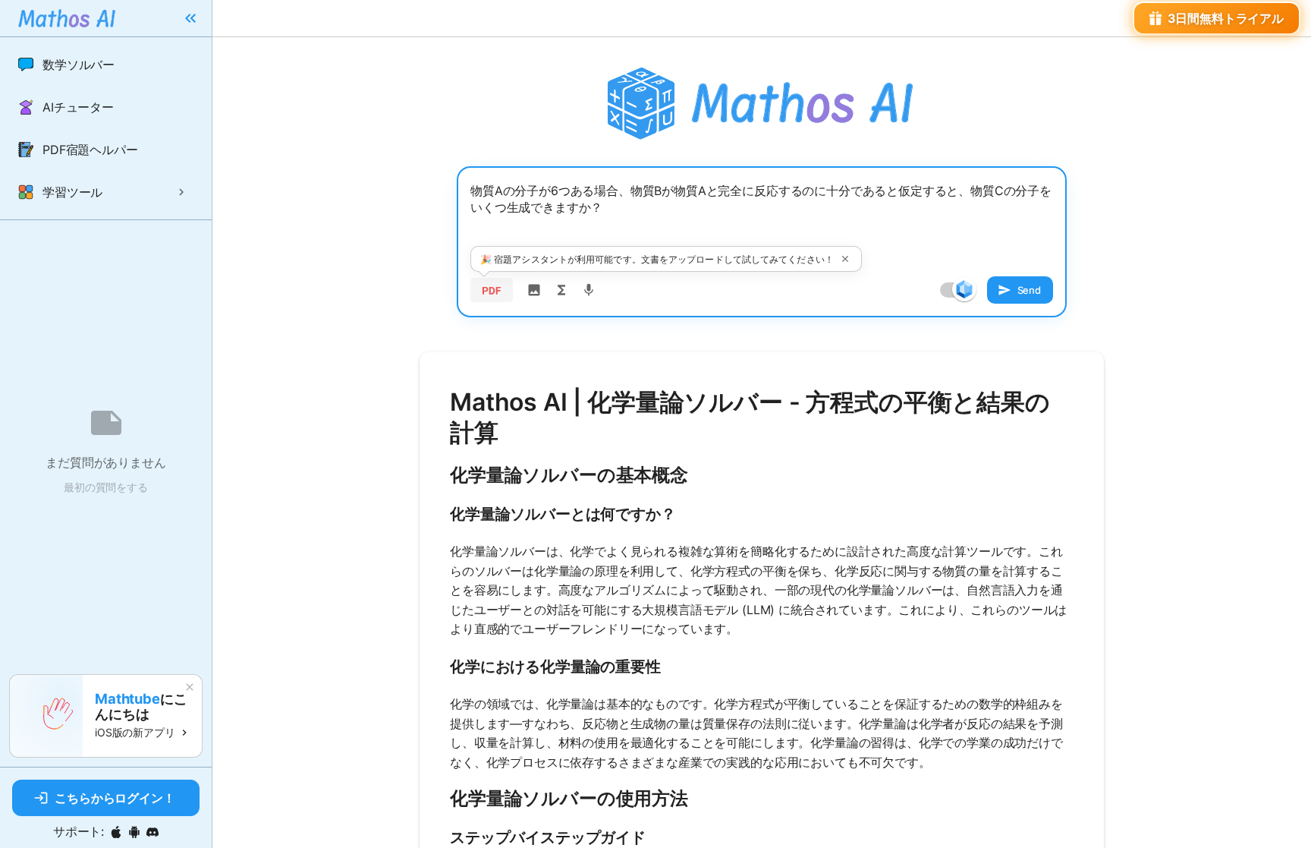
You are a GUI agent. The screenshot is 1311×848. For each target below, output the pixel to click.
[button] (106, 64)
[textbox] (761, 218)
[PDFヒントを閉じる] (845, 259)
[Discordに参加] (152, 832)
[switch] (964, 289)
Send (1029, 290)
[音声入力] (588, 290)
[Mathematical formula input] (561, 290)
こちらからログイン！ (114, 797)
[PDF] (491, 290)
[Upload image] (534, 290)
